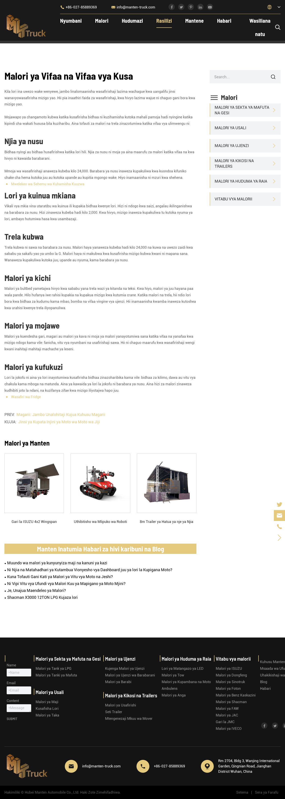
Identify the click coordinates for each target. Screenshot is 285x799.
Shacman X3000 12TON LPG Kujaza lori (42, 597)
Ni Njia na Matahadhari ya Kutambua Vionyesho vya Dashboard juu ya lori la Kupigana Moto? (89, 569)
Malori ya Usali (230, 127)
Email (11, 683)
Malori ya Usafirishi (120, 705)
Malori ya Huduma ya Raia (241, 181)
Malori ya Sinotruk (230, 682)
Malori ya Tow (173, 675)
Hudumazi (132, 20)
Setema (242, 792)
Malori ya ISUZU (229, 668)
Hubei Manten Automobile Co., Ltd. (52, 792)
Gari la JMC (225, 722)
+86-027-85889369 (78, 7)
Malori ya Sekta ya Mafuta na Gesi (242, 110)
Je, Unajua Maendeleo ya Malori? (36, 590)
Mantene (194, 20)
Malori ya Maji (47, 702)
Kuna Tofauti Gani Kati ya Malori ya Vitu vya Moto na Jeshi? (60, 576)
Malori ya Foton (228, 688)
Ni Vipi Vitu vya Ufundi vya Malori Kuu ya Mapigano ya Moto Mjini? (66, 583)
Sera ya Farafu (266, 792)
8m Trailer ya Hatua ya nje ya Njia (166, 522)
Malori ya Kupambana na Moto (186, 682)
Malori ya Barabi (118, 682)
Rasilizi (164, 20)
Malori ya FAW (227, 708)
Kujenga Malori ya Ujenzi (125, 668)
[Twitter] (279, 504)
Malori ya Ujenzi (232, 145)
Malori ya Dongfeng (231, 675)
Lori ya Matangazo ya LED (183, 668)
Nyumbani (71, 20)
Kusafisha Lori (47, 708)
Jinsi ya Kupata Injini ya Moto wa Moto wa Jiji (59, 422)
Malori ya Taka (47, 715)
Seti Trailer (113, 712)
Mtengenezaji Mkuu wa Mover (129, 718)
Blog (263, 682)
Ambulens (169, 688)
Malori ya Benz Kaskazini (236, 695)
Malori (101, 20)
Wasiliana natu (260, 27)
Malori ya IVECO (229, 728)
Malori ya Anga (174, 695)
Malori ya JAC (227, 715)
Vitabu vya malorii (233, 199)
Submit (12, 718)
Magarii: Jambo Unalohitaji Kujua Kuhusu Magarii (60, 414)
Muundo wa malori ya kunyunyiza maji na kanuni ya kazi (57, 563)
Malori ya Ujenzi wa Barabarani (130, 675)
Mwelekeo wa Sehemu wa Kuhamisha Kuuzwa (47, 184)
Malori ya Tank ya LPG (53, 668)
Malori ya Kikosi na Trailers (234, 163)
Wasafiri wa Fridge (26, 397)
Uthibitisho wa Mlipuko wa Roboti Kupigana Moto (100, 522)
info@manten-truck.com (133, 7)
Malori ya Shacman (231, 702)
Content (13, 701)
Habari (224, 20)
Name (11, 665)
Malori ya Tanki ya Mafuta (56, 675)
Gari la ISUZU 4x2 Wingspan (34, 522)
